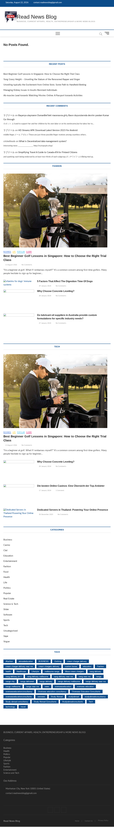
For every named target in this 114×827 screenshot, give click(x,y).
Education (8, 556)
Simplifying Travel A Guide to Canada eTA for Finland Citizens (47, 152)
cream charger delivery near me (19, 666)
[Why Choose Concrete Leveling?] (18, 300)
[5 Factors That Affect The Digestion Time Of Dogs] (18, 283)
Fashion (7, 566)
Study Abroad (57, 696)
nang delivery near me (63, 676)
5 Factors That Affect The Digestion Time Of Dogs (65, 281)
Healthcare (21, 671)
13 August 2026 (11, 265)
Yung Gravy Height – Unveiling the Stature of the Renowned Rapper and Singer (41, 79)
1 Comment (59, 490)
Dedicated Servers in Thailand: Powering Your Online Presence (72, 510)
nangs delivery (46, 681)
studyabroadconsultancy (95, 696)
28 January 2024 (44, 296)
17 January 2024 (44, 490)
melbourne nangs (52, 671)
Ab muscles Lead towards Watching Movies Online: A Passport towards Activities (43, 95)
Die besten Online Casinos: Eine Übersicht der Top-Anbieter (70, 486)
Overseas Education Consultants (86, 691)
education (87, 666)
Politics (7, 588)
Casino (6, 545)
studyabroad (73, 696)
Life (14, 251)
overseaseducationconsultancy (19, 691)
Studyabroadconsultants (72, 701)
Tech (5, 625)
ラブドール (9, 115)
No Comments (26, 265)
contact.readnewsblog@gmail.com (47, 3)
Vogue (6, 641)
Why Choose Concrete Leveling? (55, 291)
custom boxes (71, 666)
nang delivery (95, 671)
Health (6, 577)
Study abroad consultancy (17, 701)
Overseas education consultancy (52, 691)
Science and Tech (11, 773)
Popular (21, 251)
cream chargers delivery (49, 666)
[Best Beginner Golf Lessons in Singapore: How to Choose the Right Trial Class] (57, 210)
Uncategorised (10, 631)
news (47, 686)
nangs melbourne (13, 686)
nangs (98, 676)
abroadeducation (26, 661)
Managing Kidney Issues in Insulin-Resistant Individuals (30, 90)
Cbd (5, 550)
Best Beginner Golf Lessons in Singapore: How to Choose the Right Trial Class (41, 74)
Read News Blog (37, 17)
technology (10, 706)
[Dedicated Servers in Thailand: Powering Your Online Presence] (18, 513)
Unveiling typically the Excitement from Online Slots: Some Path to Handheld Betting (44, 85)
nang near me (84, 676)
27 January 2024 (44, 323)
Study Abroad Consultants (45, 701)
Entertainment (10, 561)
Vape (5, 636)
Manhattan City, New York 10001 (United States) (27, 789)
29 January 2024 (44, 286)
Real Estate (8, 599)
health (8, 671)
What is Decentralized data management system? (43, 141)
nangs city (10, 681)
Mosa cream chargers (74, 671)
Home (77, 821)
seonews (41, 696)
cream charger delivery (77, 661)
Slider (29, 251)
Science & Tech (10, 604)
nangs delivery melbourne (69, 681)
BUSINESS (44, 661)
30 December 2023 (45, 514)
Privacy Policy (103, 820)
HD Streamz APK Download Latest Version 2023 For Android (47, 130)
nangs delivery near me (96, 681)
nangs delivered (27, 681)
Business (7, 251)
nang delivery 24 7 (13, 676)
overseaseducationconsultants (19, 696)
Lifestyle (35, 671)
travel (23, 706)
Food (5, 572)
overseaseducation (63, 686)
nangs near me (32, 686)
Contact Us (89, 821)
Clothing (57, 661)
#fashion (9, 661)
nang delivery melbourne (37, 676)
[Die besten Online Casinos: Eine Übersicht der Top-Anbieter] (18, 495)
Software (7, 615)
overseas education (85, 686)
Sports (6, 620)
